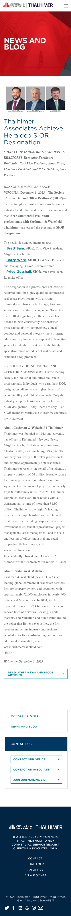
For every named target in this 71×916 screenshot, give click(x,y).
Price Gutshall (18, 272)
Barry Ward (16, 260)
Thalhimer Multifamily (35, 840)
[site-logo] (35, 827)
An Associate (35, 875)
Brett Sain (15, 248)
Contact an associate (31, 769)
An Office (35, 869)
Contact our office (29, 759)
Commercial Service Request (35, 844)
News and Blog (24, 726)
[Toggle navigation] (66, 5)
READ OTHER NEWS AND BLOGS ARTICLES (30, 674)
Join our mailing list (30, 779)
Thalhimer (35, 864)
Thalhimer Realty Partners (36, 837)
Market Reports (25, 715)
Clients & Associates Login (35, 848)
